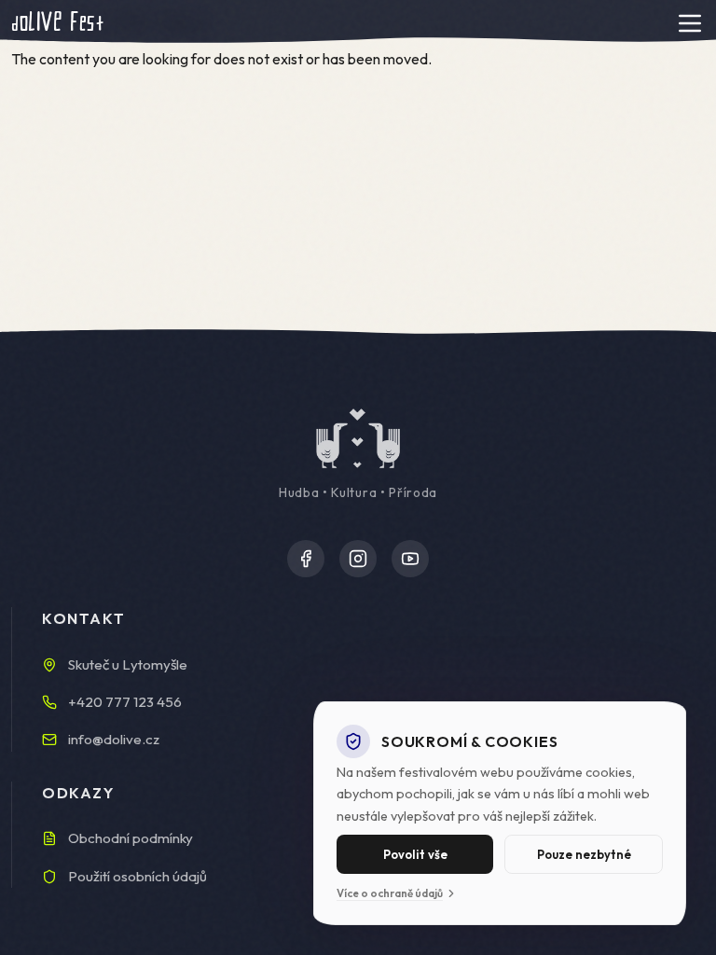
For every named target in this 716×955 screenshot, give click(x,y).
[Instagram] (358, 558)
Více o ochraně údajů (390, 893)
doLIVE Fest (57, 22)
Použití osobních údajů (137, 876)
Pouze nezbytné (584, 854)
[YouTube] (410, 558)
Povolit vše (415, 854)
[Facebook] (305, 558)
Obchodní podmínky (130, 838)
